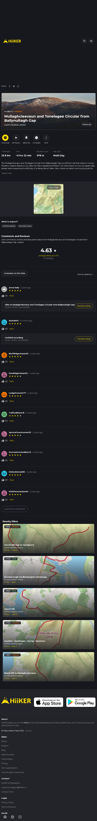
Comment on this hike (14, 273)
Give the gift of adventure (12, 772)
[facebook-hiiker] (5, 817)
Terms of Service (8, 807)
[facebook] (9, 86)
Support (4, 746)
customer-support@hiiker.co (14, 787)
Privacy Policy (7, 802)
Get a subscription (9, 768)
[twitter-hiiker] (12, 817)
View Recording (83, 306)
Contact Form (7, 792)
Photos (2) (87, 124)
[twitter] (13, 86)
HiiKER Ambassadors (10, 783)
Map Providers (7, 754)
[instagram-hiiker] (20, 817)
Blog (3, 750)
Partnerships (7, 759)
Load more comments (14, 509)
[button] (6, 173)
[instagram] (17, 86)
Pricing (4, 763)
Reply (11, 296)
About (4, 741)
